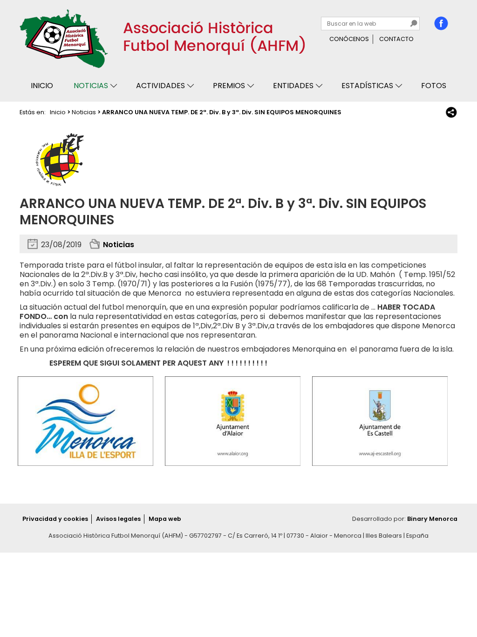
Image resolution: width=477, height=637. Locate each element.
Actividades (160, 85)
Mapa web (165, 519)
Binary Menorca (432, 519)
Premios (229, 85)
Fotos (433, 85)
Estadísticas (367, 85)
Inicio (42, 85)
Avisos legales (118, 519)
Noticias (91, 85)
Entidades (293, 85)
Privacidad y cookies (55, 519)
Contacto (396, 39)
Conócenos (349, 39)
